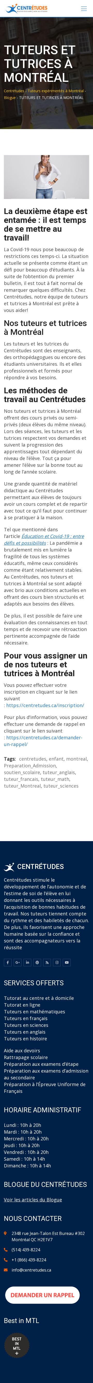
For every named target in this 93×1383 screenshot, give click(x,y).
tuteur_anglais (59, 772)
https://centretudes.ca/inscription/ (45, 705)
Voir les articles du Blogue (33, 1199)
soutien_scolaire (22, 772)
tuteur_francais (21, 779)
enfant (56, 759)
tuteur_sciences (61, 786)
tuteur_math (55, 779)
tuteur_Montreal (22, 786)
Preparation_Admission (30, 765)
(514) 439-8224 (26, 1250)
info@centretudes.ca (31, 1270)
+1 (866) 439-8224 (29, 1260)
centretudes (32, 759)
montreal (76, 759)
